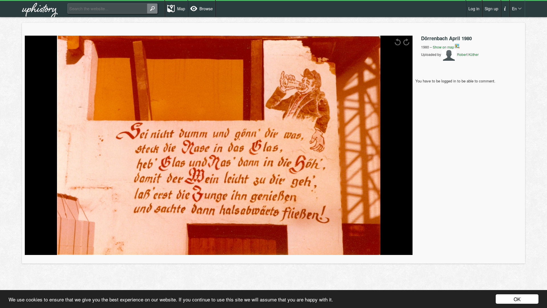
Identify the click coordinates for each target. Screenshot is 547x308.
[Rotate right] (406, 41)
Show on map (444, 46)
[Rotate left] (397, 41)
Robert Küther (467, 54)
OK (517, 299)
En (514, 8)
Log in (473, 8)
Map (181, 8)
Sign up (491, 8)
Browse (206, 8)
